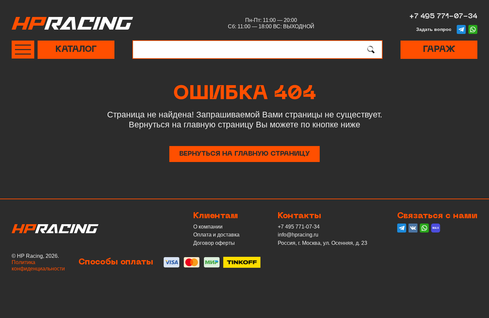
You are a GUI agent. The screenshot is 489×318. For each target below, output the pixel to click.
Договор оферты (214, 243)
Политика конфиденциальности (38, 265)
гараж (439, 50)
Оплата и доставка (216, 235)
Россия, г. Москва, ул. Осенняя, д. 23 (322, 243)
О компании (208, 227)
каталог (76, 50)
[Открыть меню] (23, 50)
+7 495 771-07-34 (443, 16)
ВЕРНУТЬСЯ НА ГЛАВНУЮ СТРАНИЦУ (244, 154)
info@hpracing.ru (298, 235)
